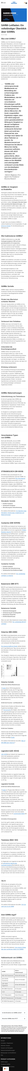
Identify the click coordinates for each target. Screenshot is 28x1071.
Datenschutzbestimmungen (8, 1050)
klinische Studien (6, 226)
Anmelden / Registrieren (7, 1043)
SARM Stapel (4, 1061)
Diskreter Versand (5, 1045)
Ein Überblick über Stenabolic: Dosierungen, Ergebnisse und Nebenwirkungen (13, 512)
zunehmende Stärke (19, 813)
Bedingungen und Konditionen (8, 1052)
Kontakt (3, 1040)
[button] (25, 3)
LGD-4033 (4, 754)
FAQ (2, 1055)
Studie (4, 688)
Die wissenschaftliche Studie (9, 646)
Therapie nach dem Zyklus (7, 1066)
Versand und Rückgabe (7, 1048)
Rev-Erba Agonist (20, 478)
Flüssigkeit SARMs (5, 1064)
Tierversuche (7, 710)
